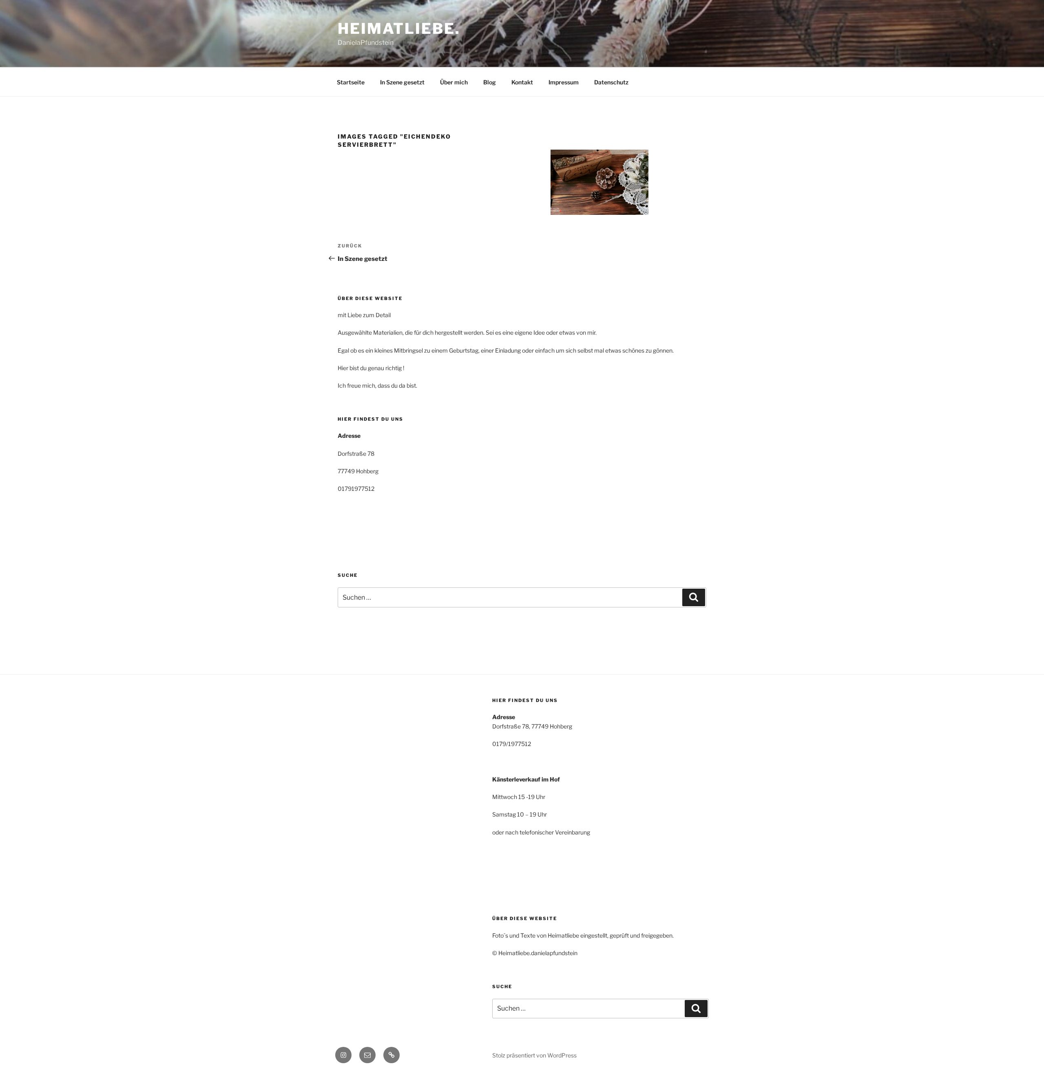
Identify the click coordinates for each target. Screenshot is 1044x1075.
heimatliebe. (399, 29)
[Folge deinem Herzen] (599, 182)
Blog (489, 82)
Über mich (454, 82)
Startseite (351, 82)
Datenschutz (611, 82)
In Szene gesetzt (402, 82)
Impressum (564, 82)
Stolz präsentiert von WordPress (534, 1055)
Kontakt (522, 82)
